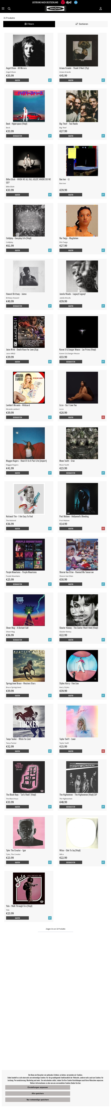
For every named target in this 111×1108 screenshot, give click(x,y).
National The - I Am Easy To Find (19, 516)
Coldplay (9, 242)
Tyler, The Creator (13, 854)
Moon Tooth (64, 465)
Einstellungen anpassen (38, 1087)
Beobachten (17, 136)
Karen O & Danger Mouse (69, 353)
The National (11, 520)
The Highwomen (65, 798)
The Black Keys (12, 798)
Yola (7, 910)
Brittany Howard (12, 298)
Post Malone (64, 520)
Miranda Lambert (13, 409)
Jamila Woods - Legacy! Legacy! (72, 294)
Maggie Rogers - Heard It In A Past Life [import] (26, 460)
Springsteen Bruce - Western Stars (20, 683)
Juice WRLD (10, 353)
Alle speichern (38, 1093)
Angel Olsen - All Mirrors (16, 68)
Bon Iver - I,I (64, 179)
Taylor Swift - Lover (67, 739)
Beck (8, 127)
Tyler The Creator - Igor (16, 850)
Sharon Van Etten (66, 576)
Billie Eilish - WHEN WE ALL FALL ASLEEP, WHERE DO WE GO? (28, 181)
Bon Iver (62, 183)
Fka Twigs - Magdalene (68, 238)
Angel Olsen (11, 72)
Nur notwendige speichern (38, 1100)
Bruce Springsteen (13, 687)
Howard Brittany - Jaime (16, 294)
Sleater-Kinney (65, 631)
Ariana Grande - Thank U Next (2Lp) (74, 68)
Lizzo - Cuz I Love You (68, 405)
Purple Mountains (13, 576)
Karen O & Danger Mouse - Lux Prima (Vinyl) (77, 349)
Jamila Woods (65, 298)
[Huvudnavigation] (3, 9)
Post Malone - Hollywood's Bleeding (74, 516)
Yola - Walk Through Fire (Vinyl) (19, 906)
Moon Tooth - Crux (67, 460)
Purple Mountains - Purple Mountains (21, 572)
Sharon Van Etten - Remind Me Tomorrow (76, 572)
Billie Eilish (10, 186)
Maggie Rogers (12, 465)
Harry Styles (64, 687)
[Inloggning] (100, 8)
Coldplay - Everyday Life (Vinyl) (18, 238)
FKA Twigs (63, 242)
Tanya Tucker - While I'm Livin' (18, 739)
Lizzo (61, 409)
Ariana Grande (65, 72)
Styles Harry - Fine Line (69, 683)
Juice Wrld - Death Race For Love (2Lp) (22, 349)
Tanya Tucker (11, 743)
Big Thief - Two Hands (68, 123)
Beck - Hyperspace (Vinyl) (16, 123)
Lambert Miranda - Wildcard (18, 405)
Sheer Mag (10, 631)
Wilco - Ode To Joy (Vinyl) (69, 850)
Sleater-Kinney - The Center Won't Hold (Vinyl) (78, 627)
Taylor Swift (64, 743)
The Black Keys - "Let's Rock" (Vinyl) (21, 794)
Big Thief (62, 127)
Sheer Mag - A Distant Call (17, 627)
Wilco (61, 854)
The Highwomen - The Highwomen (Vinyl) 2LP (78, 794)
